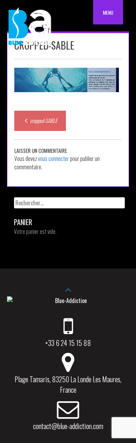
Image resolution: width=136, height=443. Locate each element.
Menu (108, 12)
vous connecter (53, 158)
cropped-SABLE (43, 120)
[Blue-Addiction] (29, 46)
